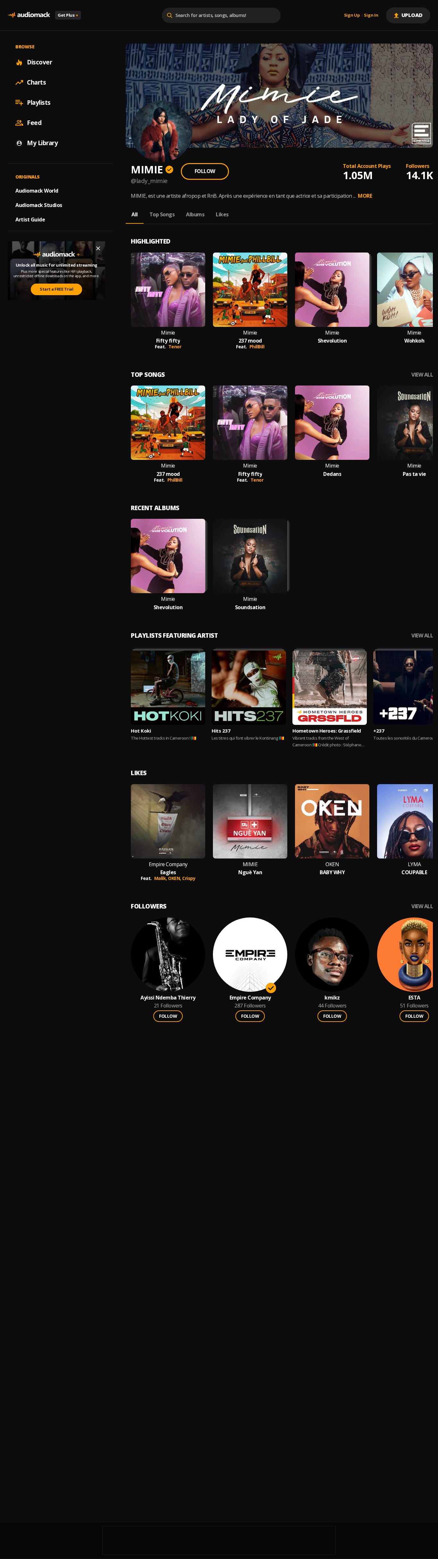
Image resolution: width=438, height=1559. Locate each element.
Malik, (161, 878)
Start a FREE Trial (56, 289)
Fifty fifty (168, 340)
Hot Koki (141, 730)
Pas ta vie (414, 474)
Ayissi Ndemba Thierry (168, 997)
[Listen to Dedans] (332, 423)
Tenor (174, 347)
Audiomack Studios (38, 205)
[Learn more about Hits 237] (249, 688)
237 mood (250, 340)
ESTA (414, 997)
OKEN (332, 864)
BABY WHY (332, 872)
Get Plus (68, 15)
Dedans (332, 474)
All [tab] (134, 214)
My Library (42, 143)
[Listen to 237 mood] (250, 290)
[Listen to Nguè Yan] (250, 821)
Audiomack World (36, 190)
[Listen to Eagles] (168, 821)
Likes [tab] (222, 214)
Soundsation (250, 607)
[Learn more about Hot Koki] (168, 688)
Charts (36, 82)
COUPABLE (414, 872)
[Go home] (29, 15)
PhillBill (257, 347)
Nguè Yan (250, 872)
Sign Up (352, 15)
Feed (34, 123)
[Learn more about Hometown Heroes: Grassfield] (329, 688)
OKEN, (175, 878)
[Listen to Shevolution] (332, 290)
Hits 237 (221, 730)
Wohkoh (414, 340)
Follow (205, 171)
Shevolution (332, 340)
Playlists (39, 102)
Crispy (188, 878)
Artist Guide (30, 219)
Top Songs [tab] (162, 214)
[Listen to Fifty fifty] (168, 290)
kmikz (332, 997)
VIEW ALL (422, 374)
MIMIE (250, 864)
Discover (39, 62)
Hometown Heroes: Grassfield (326, 730)
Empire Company (168, 864)
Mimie (168, 332)
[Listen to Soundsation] (250, 556)
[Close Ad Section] (98, 248)
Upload (412, 15)
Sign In (371, 15)
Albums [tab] (195, 214)
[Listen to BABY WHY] (332, 821)
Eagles (168, 872)
